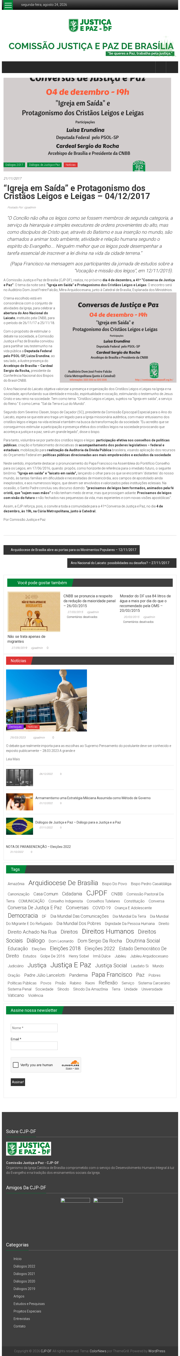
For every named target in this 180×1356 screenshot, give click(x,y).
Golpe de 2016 (52, 956)
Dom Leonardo (61, 941)
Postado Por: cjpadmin (21, 207)
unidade (131, 989)
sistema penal (19, 989)
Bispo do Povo (114, 884)
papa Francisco (112, 974)
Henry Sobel (79, 956)
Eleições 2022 (100, 948)
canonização (19, 894)
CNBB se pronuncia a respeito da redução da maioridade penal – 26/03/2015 (90, 601)
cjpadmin (37, 648)
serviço (128, 983)
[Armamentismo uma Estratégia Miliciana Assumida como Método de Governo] (19, 801)
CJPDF (96, 893)
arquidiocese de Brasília (63, 883)
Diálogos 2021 (24, 1274)
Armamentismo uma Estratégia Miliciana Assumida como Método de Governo (93, 798)
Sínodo (63, 989)
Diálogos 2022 (24, 1266)
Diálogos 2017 (14, 164)
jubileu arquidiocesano (149, 956)
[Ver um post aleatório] (171, 67)
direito (164, 923)
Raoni (90, 983)
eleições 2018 (65, 948)
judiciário (16, 966)
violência (35, 995)
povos (46, 983)
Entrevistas (22, 1319)
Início (18, 1259)
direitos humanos (108, 931)
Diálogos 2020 (24, 1281)
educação (18, 948)
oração (14, 975)
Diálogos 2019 (24, 1289)
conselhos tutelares (103, 901)
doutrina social (143, 941)
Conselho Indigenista (66, 901)
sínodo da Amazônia (90, 989)
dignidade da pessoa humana (130, 923)
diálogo (36, 940)
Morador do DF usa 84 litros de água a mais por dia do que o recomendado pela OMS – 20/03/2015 (145, 603)
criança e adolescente (133, 908)
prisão (60, 983)
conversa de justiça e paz (35, 907)
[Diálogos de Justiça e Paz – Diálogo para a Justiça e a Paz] (19, 826)
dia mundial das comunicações (79, 916)
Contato (20, 1326)
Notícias (71, 164)
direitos (69, 932)
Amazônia (16, 884)
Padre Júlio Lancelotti (44, 975)
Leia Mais (13, 759)
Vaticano (16, 995)
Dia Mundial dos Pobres (78, 923)
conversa (156, 901)
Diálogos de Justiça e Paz (44, 164)
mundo (158, 966)
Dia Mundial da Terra (129, 916)
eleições (39, 949)
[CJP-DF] (9, 67)
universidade (152, 989)
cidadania (72, 894)
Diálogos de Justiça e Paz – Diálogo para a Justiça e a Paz (78, 822)
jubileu (120, 956)
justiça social (111, 965)
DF (44, 916)
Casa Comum (46, 893)
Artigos (19, 1296)
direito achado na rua (32, 932)
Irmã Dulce (102, 956)
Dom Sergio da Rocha (100, 941)
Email (16, 1039)
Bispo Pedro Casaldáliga (151, 884)
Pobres (155, 975)
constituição (134, 901)
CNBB (117, 893)
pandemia (78, 975)
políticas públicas (22, 983)
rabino (75, 983)
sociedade (44, 989)
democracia (23, 915)
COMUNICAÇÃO (32, 901)
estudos (29, 956)
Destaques (15, 726)
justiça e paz (70, 965)
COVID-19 (102, 907)
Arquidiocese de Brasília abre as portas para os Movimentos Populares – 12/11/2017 (73, 550)
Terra (116, 989)
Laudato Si (140, 966)
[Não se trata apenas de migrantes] (34, 611)
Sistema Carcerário (154, 983)
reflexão (108, 983)
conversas (77, 907)
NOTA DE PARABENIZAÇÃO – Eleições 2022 (38, 847)
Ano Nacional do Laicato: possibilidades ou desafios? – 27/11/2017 (120, 563)
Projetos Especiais (27, 1311)
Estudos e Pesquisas (29, 1304)
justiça (37, 965)
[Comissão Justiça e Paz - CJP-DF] (28, 1148)
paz (140, 975)
